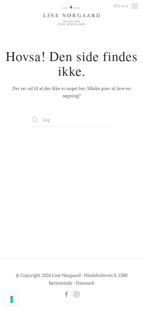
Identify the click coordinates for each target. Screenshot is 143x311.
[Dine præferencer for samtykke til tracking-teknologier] (11, 299)
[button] (125, 6)
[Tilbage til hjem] (71, 9)
